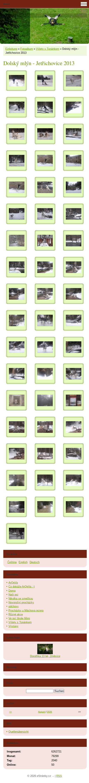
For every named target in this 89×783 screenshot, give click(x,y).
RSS (59, 775)
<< (10, 712)
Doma (12, 590)
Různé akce (15, 614)
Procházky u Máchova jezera (25, 610)
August (41, 712)
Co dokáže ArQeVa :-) (21, 586)
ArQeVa (13, 582)
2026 (49, 712)
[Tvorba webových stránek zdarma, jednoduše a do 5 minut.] (53, 776)
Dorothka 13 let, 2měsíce (45, 656)
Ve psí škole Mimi (19, 618)
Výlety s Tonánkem (47, 48)
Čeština (12, 562)
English (23, 562)
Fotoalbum (26, 48)
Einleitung (11, 48)
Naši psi (13, 594)
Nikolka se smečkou (20, 598)
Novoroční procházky (21, 602)
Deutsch (35, 562)
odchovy (13, 606)
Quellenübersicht (18, 731)
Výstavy (13, 626)
